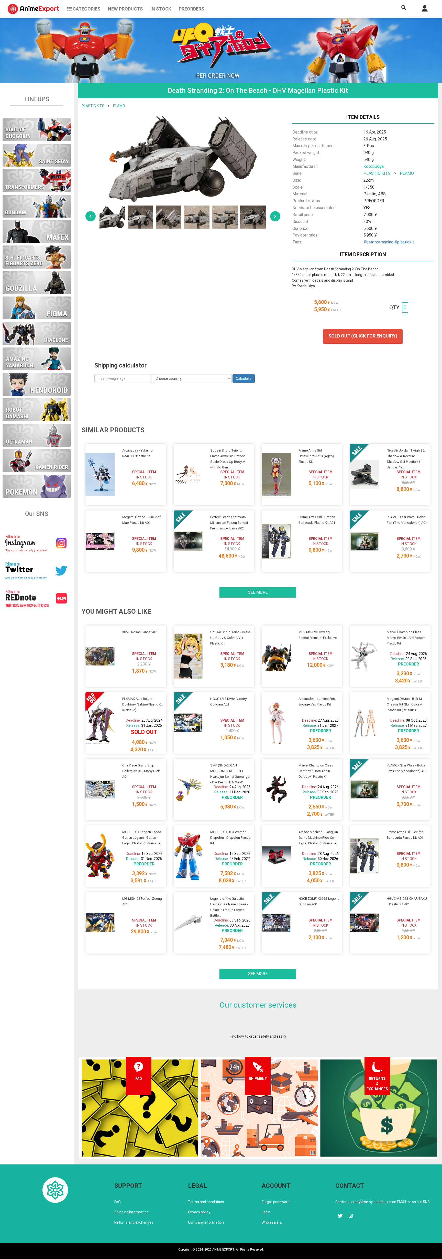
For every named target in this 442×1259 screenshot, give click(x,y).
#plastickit (404, 242)
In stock (160, 9)
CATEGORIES (86, 9)
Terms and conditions (206, 1202)
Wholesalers (272, 1222)
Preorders (191, 9)
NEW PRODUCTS (125, 9)
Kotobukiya (373, 166)
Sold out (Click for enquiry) (362, 336)
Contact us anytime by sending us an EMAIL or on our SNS (382, 1202)
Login (266, 1212)
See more (258, 592)
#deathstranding (378, 242)
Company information (206, 1222)
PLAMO (119, 106)
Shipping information (131, 1212)
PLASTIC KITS (93, 106)
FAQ (117, 1202)
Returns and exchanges (133, 1222)
